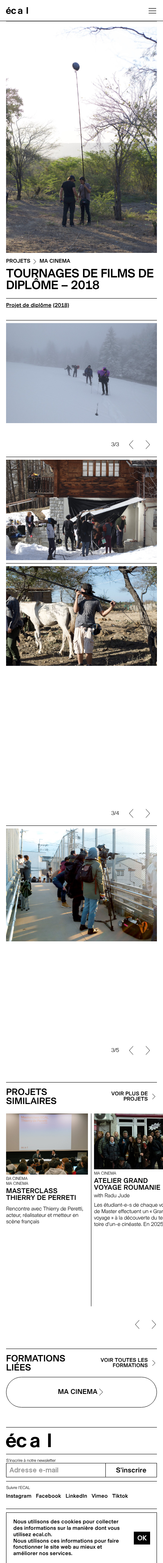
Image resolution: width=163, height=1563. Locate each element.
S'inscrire (131, 1470)
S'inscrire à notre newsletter (31, 1460)
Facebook (48, 1496)
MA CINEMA (54, 261)
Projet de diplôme (29, 305)
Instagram (18, 1496)
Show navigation (152, 10)
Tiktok (120, 1496)
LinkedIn (76, 1496)
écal (28, 1441)
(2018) (61, 305)
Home (17, 10)
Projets (18, 261)
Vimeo (100, 1496)
